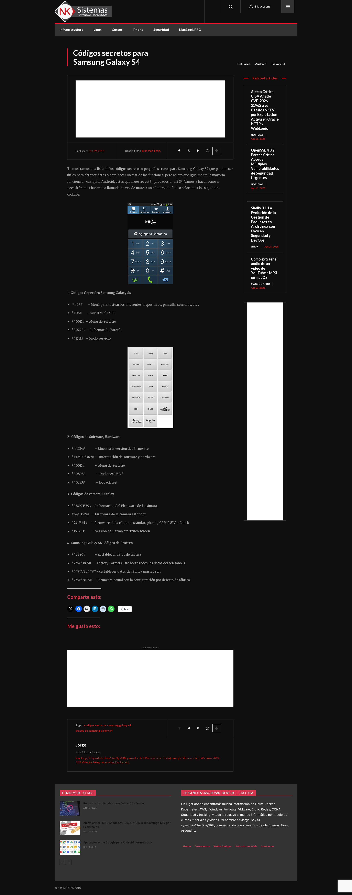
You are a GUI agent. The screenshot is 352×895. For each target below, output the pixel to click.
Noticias (257, 134)
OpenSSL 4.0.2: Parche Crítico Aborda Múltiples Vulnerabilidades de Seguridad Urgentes (265, 164)
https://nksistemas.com (88, 752)
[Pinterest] (198, 151)
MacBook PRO (260, 283)
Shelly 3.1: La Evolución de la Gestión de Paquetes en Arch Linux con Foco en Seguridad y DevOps (263, 224)
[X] (188, 151)
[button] (230, 6)
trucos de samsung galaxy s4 (94, 730)
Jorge (81, 744)
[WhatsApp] (207, 151)
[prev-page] (62, 862)
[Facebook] (179, 151)
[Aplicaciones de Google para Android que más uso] (70, 847)
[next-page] (68, 862)
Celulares (243, 64)
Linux (254, 246)
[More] (216, 151)
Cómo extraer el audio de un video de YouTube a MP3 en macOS (264, 268)
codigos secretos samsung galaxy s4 (107, 725)
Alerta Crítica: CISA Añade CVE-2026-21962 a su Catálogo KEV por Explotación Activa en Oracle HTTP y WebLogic (265, 110)
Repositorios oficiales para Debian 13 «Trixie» (113, 803)
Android (260, 64)
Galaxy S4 (278, 64)
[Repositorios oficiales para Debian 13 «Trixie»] (70, 808)
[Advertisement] (150, 108)
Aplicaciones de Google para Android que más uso (117, 842)
